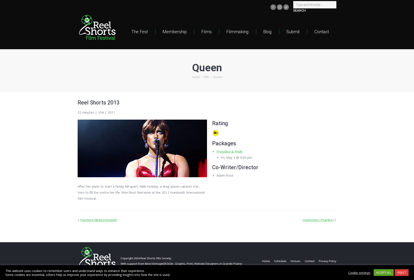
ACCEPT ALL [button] (383, 272)
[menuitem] (139, 31)
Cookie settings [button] (359, 273)
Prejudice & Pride (229, 151)
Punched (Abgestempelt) (98, 220)
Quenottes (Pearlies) (318, 220)
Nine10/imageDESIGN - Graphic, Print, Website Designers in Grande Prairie (193, 264)
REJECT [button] (401, 272)
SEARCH (299, 11)
